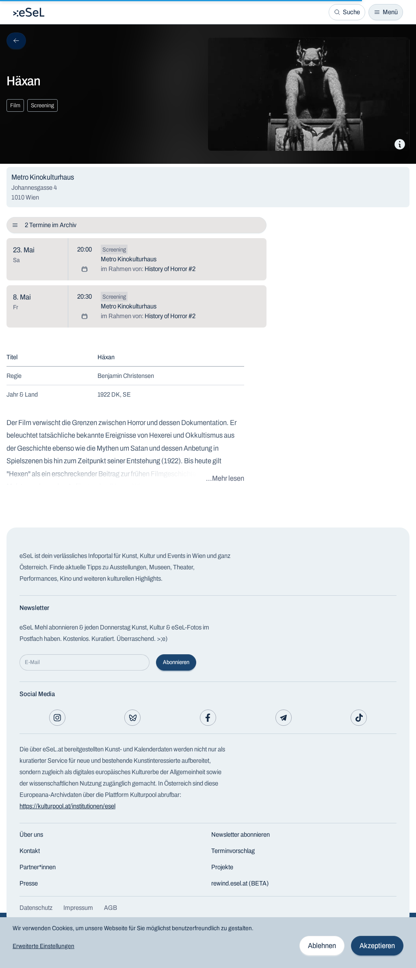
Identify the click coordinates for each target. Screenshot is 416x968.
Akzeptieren (377, 946)
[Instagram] (57, 718)
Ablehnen (322, 946)
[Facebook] (208, 718)
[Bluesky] (132, 718)
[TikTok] (359, 718)
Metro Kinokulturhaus (128, 259)
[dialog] (208, 942)
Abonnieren (176, 662)
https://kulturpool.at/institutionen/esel (67, 806)
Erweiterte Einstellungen (43, 946)
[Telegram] (283, 718)
